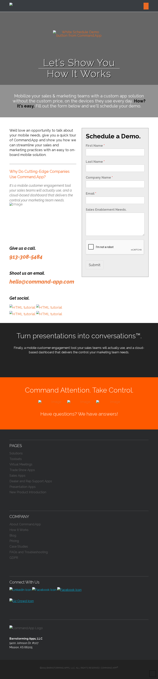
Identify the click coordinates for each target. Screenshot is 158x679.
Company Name (99, 177)
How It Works (19, 530)
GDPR (13, 558)
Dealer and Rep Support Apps (30, 481)
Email (91, 193)
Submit (94, 265)
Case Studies (18, 546)
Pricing (14, 541)
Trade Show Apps (22, 470)
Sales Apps (17, 475)
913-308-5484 (26, 257)
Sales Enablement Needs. (106, 209)
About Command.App (25, 524)
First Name (95, 145)
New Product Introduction (27, 492)
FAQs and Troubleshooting (28, 552)
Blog (12, 535)
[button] (146, 6)
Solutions (16, 453)
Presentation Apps (22, 487)
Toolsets (15, 459)
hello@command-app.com (41, 282)
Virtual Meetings (20, 464)
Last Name (95, 162)
